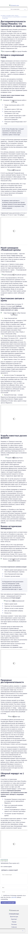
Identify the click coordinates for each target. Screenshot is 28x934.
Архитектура (14, 916)
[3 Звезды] (4, 861)
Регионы (14, 924)
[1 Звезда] (1, 861)
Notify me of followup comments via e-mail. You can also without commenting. (13, 897)
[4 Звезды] (6, 861)
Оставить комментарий (8, 902)
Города (14, 922)
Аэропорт (14, 919)
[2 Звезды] (3, 861)
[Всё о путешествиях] (14, 4)
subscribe (13, 897)
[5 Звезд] (7, 861)
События (14, 927)
